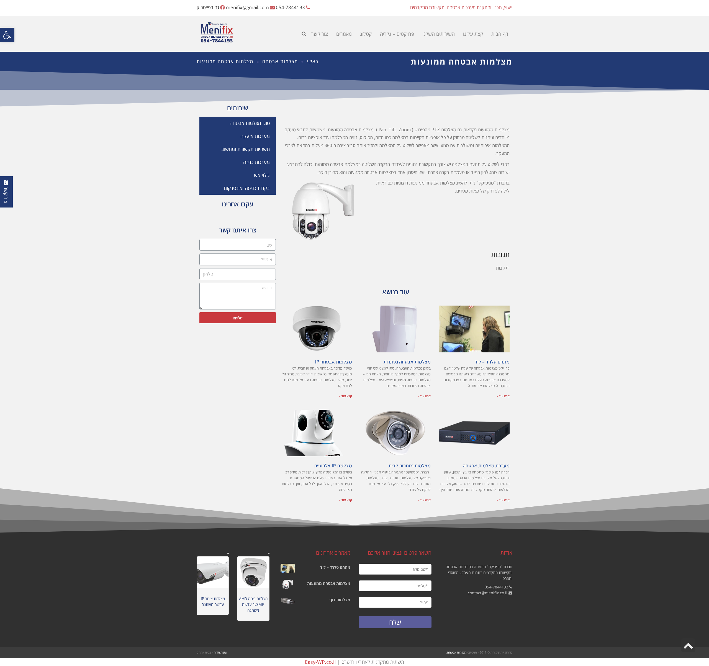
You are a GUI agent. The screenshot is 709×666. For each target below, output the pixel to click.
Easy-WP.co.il (320, 662)
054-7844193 (290, 7)
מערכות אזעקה (255, 136)
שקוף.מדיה (220, 652)
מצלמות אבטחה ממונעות (328, 583)
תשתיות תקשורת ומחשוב (245, 149)
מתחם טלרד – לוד (492, 361)
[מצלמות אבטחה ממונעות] (288, 584)
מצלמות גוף (340, 599)
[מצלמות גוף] (288, 601)
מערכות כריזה (256, 162)
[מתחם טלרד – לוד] (288, 568)
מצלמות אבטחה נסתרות (407, 361)
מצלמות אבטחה (280, 61)
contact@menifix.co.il (487, 592)
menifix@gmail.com (247, 7)
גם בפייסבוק (208, 7)
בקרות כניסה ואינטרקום (247, 188)
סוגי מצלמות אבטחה (250, 123)
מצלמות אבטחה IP (333, 361)
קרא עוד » (503, 396)
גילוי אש (262, 175)
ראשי (312, 61)
